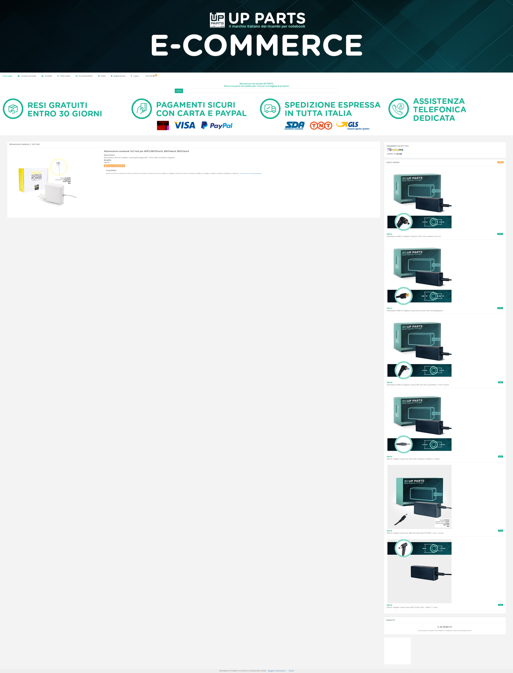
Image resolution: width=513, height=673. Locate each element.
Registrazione (119, 76)
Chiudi (291, 671)
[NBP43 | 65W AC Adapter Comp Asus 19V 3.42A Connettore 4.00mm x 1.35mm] (445, 423)
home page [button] (7, 76)
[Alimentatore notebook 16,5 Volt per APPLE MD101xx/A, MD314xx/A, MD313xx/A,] (56, 182)
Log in (136, 76)
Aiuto (103, 76)
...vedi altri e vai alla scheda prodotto (250, 173)
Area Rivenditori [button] (85, 76)
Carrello (150, 75)
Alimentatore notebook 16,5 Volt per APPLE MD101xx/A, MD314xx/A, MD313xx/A (146, 151)
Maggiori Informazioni (276, 671)
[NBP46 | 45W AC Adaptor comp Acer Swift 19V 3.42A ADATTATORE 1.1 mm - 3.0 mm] (445, 497)
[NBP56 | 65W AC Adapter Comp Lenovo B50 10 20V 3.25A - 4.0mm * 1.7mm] (445, 571)
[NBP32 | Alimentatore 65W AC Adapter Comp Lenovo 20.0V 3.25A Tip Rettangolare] (445, 274)
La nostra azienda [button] (28, 76)
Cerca (178, 91)
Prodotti (48, 76)
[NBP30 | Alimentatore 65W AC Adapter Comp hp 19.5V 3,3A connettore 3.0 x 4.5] (445, 200)
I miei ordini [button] (65, 76)
